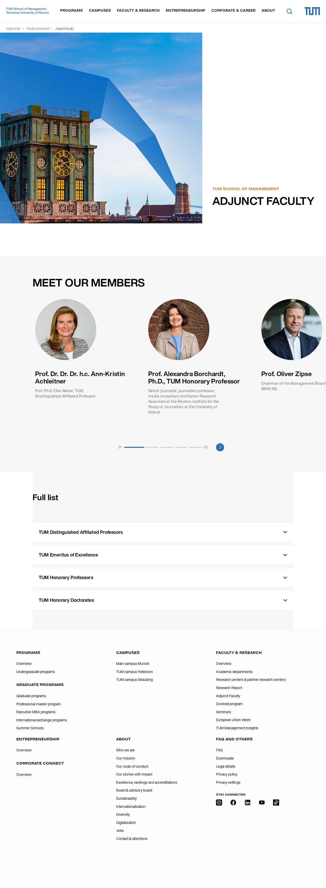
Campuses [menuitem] (100, 10)
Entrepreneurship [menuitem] (185, 10)
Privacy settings (228, 782)
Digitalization (126, 822)
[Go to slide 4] (181, 447)
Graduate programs (31, 696)
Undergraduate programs (35, 672)
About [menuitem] (268, 10)
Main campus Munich (133, 663)
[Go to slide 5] (195, 447)
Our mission (125, 758)
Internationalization (131, 806)
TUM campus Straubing (134, 679)
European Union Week (233, 720)
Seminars (223, 712)
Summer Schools (30, 728)
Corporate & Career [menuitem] (233, 10)
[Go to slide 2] (152, 447)
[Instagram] (219, 833)
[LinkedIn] (247, 833)
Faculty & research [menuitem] (138, 10)
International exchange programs (41, 720)
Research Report (229, 688)
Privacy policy (226, 774)
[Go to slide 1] (134, 447)
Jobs (120, 830)
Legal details (225, 766)
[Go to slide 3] (167, 447)
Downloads (225, 758)
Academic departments (234, 672)
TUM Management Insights (237, 728)
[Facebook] (233, 833)
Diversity (123, 814)
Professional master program (38, 704)
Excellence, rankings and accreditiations (146, 782)
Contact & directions (131, 838)
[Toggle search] (289, 11)
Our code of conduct (132, 766)
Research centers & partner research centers (251, 679)
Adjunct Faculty (228, 696)
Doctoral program (229, 704)
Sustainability (126, 798)
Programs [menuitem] (71, 10)
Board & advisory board (134, 790)
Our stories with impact (134, 774)
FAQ (219, 750)
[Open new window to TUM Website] (312, 11)
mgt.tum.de (13, 28)
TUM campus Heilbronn (134, 672)
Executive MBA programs (36, 712)
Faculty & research (38, 28)
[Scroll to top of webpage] (315, 862)
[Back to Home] (27, 11)
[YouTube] (262, 833)
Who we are (125, 750)
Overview (24, 663)
